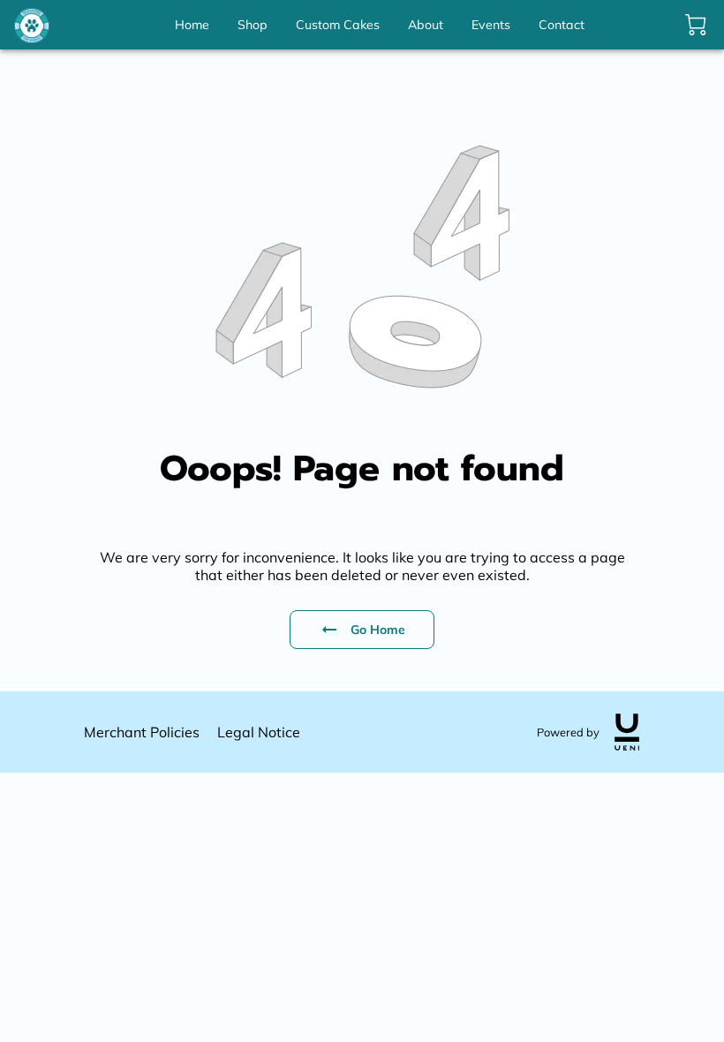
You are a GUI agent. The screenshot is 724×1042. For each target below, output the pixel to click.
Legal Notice (258, 732)
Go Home (378, 630)
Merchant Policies (142, 732)
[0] (695, 24)
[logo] (627, 732)
